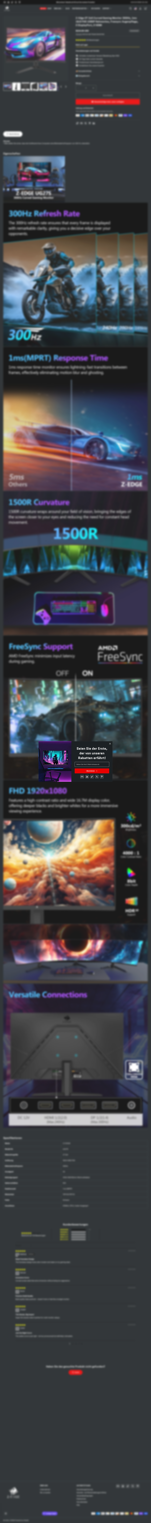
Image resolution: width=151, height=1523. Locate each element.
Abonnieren (90, 771)
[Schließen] (110, 743)
